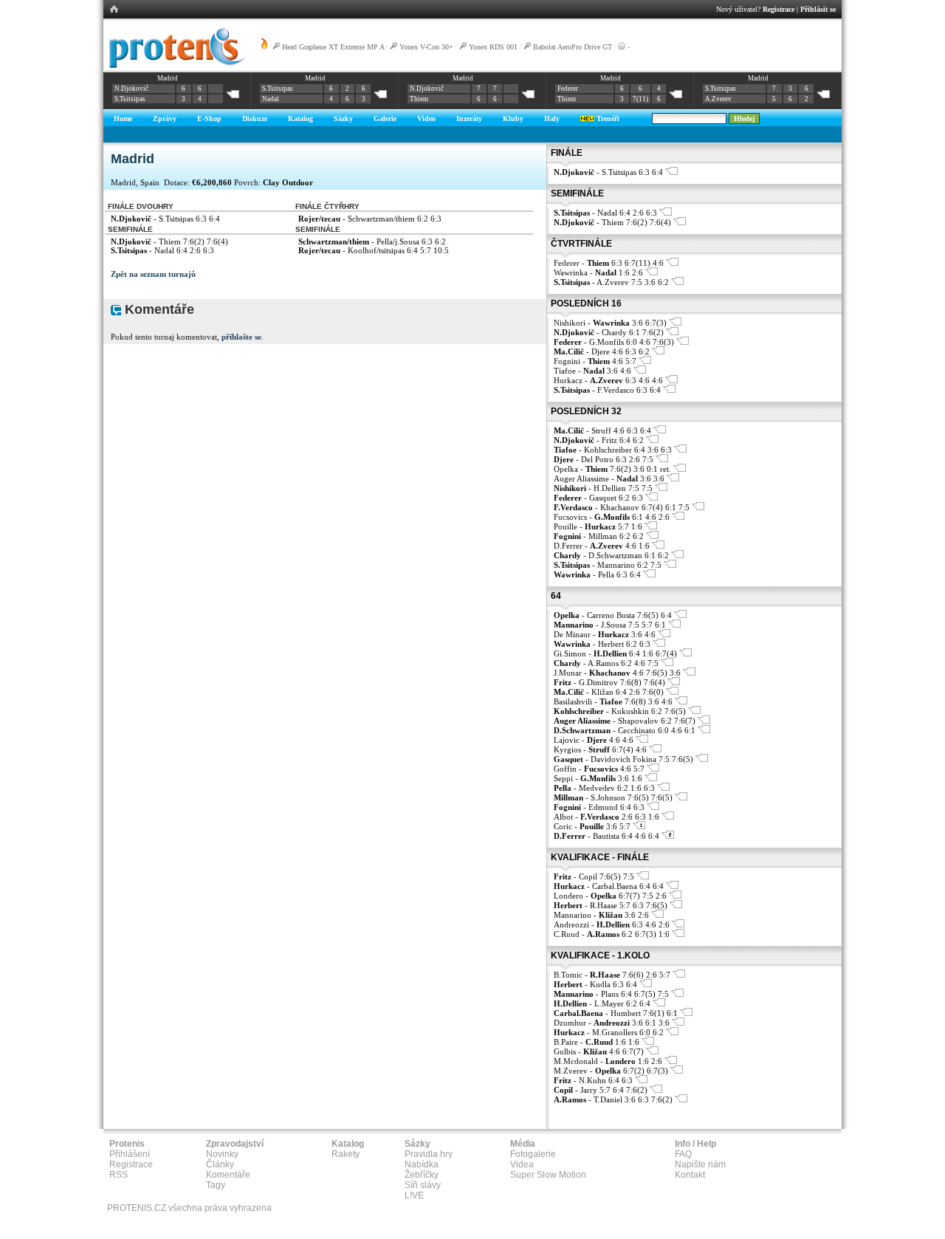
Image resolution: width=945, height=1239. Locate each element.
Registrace (778, 9)
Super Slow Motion (548, 1175)
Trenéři (606, 118)
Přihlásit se (818, 9)
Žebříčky (422, 1175)
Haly (552, 118)
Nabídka (422, 1164)
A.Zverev (718, 99)
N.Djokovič (131, 88)
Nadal (270, 99)
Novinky (222, 1154)
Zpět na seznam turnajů (153, 274)
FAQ (683, 1154)
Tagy (215, 1185)
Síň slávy (423, 1185)
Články (220, 1164)
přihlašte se (241, 336)
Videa (522, 1164)
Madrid (167, 78)
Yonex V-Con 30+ (426, 47)
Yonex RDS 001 (493, 47)
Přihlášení (129, 1154)
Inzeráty (469, 118)
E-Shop (209, 118)
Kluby (513, 118)
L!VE (414, 1195)
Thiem (419, 99)
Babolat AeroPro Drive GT (572, 47)
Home (123, 118)
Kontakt (690, 1175)
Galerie (385, 118)
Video (426, 118)
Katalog (300, 118)
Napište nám (700, 1164)
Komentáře (228, 1175)
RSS (118, 1175)
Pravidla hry (429, 1154)
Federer (567, 88)
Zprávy (164, 118)
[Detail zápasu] (671, 172)
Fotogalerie (533, 1154)
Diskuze (254, 118)
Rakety (345, 1154)
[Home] (174, 65)
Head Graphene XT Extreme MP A (333, 47)
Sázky (343, 118)
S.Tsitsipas (129, 99)
